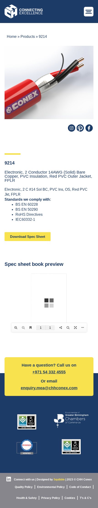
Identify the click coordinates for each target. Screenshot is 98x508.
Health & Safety (26, 498)
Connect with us (24, 479)
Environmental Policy (51, 487)
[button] (88, 11)
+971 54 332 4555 (49, 372)
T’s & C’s (85, 498)
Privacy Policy (50, 498)
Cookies (69, 498)
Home (12, 36)
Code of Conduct (80, 487)
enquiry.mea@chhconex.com (49, 388)
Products (28, 36)
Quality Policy (24, 487)
